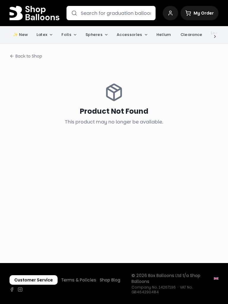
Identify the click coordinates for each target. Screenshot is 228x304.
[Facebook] (12, 289)
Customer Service (33, 280)
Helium (163, 34)
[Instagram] (20, 289)
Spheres (94, 34)
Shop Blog (110, 280)
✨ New (20, 34)
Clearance (191, 34)
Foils (66, 34)
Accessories (129, 34)
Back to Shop (28, 56)
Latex (42, 34)
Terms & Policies (78, 280)
